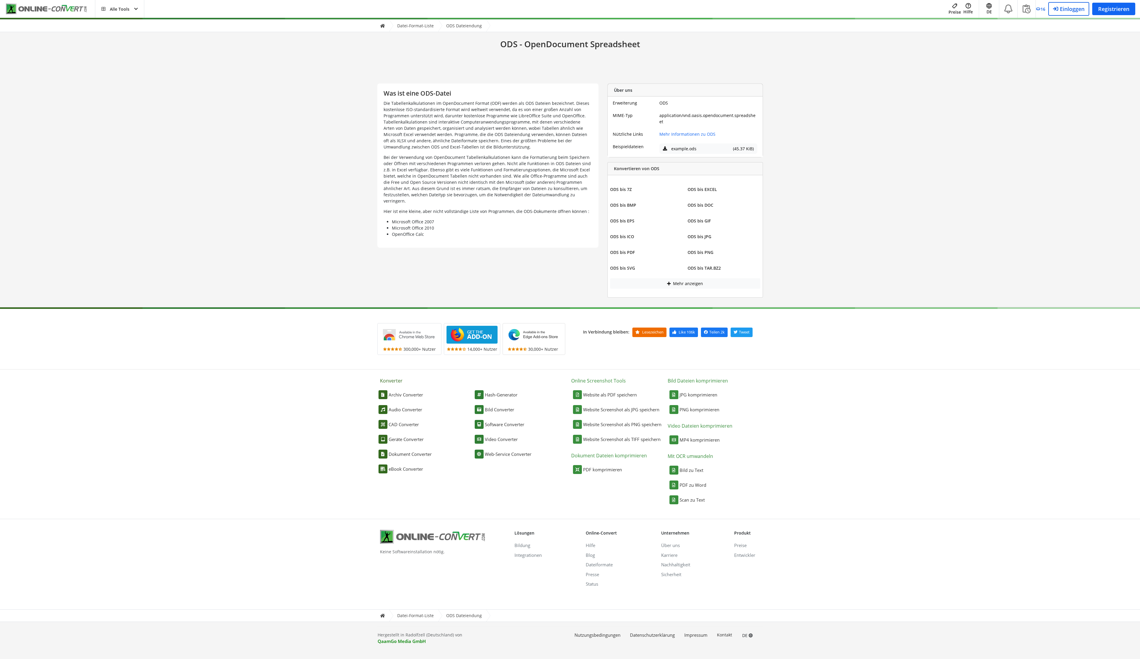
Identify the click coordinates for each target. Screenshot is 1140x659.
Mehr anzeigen (687, 283)
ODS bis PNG (700, 252)
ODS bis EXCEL (702, 189)
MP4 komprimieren (700, 440)
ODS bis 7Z (621, 189)
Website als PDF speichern (610, 395)
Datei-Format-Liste (415, 26)
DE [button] (989, 12)
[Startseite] (382, 26)
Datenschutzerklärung (652, 635)
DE (745, 635)
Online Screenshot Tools (598, 380)
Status (592, 584)
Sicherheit (671, 574)
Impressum (695, 635)
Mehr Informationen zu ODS (687, 134)
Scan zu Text (692, 500)
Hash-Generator (501, 395)
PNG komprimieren (699, 410)
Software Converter (504, 424)
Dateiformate (599, 565)
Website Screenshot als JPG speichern (621, 410)
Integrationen (528, 555)
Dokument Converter (410, 454)
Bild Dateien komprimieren (698, 380)
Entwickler (744, 555)
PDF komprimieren (602, 469)
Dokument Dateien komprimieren (609, 455)
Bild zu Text (691, 470)
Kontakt (724, 635)
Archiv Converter (406, 395)
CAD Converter (404, 424)
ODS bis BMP (623, 205)
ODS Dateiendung (464, 26)
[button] (119, 9)
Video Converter (501, 439)
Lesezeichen (652, 332)
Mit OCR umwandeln (690, 456)
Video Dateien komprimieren (700, 426)
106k (687, 332)
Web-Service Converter (508, 454)
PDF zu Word (693, 485)
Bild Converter (499, 410)
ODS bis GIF (699, 221)
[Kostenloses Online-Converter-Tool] (50, 9)
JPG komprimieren (698, 395)
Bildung (522, 545)
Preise (955, 12)
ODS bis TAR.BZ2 (704, 268)
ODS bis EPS (622, 221)
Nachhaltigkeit (675, 565)
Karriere (669, 555)
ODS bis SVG (622, 268)
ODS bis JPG (699, 236)
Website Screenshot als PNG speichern (622, 424)
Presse (592, 574)
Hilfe (968, 12)
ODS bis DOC (700, 205)
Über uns (670, 545)
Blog (590, 555)
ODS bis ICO (622, 236)
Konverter (391, 380)
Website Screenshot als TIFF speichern (622, 439)
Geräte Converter (406, 439)
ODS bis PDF (622, 252)
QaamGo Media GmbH (402, 641)
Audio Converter (405, 410)
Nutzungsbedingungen (597, 635)
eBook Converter (406, 469)
